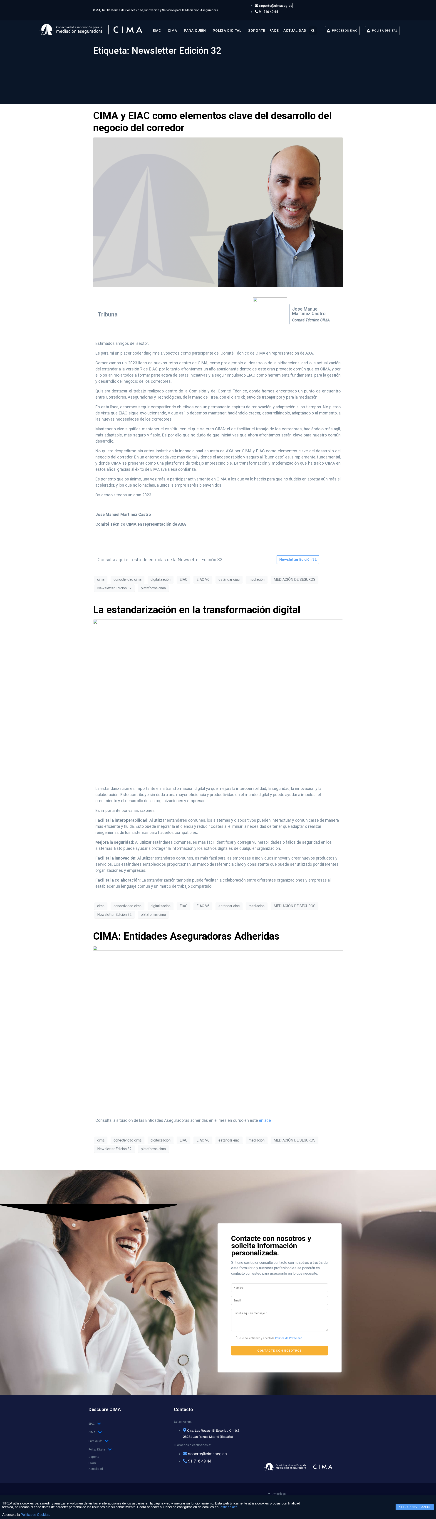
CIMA (172, 31)
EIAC (157, 31)
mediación (257, 579)
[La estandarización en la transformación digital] (218, 699)
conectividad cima (127, 579)
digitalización (161, 579)
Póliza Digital (227, 31)
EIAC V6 (202, 579)
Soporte (256, 31)
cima (100, 579)
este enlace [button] (229, 1507)
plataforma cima (153, 588)
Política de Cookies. (35, 1515)
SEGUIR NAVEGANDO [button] (414, 1507)
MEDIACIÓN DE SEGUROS (294, 579)
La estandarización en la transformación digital (196, 610)
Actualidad (294, 31)
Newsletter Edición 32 (114, 588)
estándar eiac (229, 579)
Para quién (195, 31)
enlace (265, 1120)
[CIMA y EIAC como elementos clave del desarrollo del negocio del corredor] (218, 211)
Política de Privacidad (288, 1338)
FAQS (274, 31)
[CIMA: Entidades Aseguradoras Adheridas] (218, 1028)
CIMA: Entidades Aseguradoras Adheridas (186, 936)
